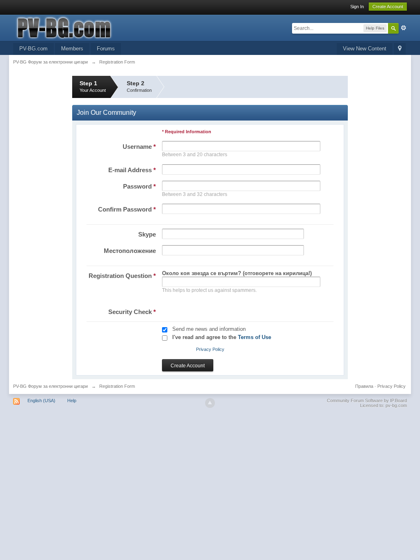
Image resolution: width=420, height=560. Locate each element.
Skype (147, 234)
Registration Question (122, 275)
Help (71, 400)
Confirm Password (127, 209)
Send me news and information (209, 329)
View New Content (364, 49)
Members (72, 49)
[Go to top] (210, 403)
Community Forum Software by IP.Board (367, 400)
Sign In (357, 6)
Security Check (132, 311)
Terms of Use (254, 337)
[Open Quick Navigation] (400, 49)
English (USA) (41, 400)
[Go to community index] (86, 27)
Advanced (403, 28)
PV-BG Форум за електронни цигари (50, 386)
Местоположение (130, 250)
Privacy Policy (210, 349)
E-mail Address (132, 169)
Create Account (387, 6)
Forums (106, 49)
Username (139, 146)
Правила (364, 386)
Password (139, 186)
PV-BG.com (33, 49)
